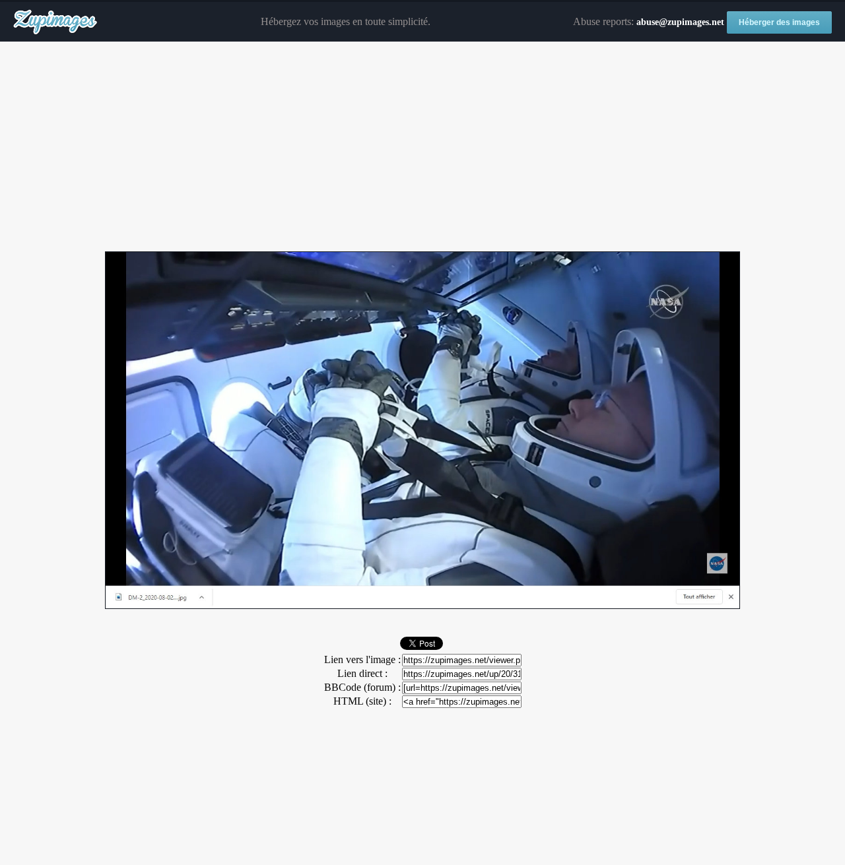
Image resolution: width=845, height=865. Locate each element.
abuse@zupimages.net (680, 22)
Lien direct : (362, 673)
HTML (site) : (362, 701)
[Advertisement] (422, 147)
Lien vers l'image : (362, 659)
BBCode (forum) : (362, 687)
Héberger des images (779, 22)
